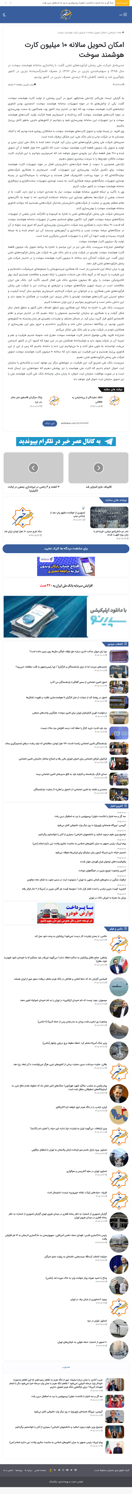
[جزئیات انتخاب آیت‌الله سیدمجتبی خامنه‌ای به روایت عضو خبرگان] (118, 1264)
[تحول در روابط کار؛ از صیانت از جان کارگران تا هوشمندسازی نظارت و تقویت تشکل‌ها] (118, 702)
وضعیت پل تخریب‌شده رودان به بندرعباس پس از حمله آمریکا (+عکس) (72, 1022)
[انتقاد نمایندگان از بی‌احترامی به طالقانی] (114, 400)
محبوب (66, 1367)
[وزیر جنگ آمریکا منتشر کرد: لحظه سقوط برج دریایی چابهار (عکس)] (118, 1050)
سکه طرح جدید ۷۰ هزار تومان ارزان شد (23, 531)
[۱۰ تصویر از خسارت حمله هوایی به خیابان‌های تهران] (118, 1350)
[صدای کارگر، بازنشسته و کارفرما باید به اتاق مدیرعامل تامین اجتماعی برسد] (118, 779)
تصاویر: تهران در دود (97, 1321)
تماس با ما (8, 1470)
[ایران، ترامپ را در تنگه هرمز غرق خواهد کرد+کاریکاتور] (118, 1115)
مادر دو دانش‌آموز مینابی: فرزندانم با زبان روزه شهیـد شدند (111, 533)
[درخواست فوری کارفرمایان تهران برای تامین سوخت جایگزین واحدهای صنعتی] (118, 717)
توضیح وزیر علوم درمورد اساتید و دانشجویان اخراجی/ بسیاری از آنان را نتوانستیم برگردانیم (59, 1427)
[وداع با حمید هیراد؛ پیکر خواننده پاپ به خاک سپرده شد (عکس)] (118, 1285)
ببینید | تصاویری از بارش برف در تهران (88, 1299)
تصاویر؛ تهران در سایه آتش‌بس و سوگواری (87, 1171)
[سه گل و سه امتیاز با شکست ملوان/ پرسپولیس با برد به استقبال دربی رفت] (114, 1401)
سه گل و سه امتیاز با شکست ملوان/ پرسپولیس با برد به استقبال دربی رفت (67, 1396)
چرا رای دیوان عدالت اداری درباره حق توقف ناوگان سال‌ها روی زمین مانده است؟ (68, 651)
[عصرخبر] (66, 15)
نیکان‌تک (53, 1481)
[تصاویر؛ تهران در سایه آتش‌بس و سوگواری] (118, 1179)
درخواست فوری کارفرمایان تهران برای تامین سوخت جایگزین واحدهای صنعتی (69, 713)
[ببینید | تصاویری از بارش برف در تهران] (118, 1307)
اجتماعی (112, 32)
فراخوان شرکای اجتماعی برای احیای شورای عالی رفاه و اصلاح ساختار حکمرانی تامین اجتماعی (63, 759)
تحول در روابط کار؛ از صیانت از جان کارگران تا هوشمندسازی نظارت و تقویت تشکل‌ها (66, 697)
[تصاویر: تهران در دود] (118, 1328)
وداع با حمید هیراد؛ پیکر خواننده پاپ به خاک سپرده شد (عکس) (76, 1278)
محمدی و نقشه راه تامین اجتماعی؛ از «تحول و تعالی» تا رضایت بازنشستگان (70, 789)
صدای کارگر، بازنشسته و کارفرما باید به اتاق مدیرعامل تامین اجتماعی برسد (71, 774)
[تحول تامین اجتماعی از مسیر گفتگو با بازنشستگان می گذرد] (118, 687)
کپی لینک (49, 423)
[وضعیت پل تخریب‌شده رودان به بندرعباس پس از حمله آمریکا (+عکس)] (118, 1029)
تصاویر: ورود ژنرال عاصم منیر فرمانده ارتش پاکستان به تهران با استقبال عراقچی (69, 1150)
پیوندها (18, 1470)
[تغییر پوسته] (4, 16)
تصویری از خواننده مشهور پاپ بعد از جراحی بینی (67, 514)
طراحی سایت (77, 1481)
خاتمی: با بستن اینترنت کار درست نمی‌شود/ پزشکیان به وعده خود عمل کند (71, 936)
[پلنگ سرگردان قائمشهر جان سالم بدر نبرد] (54, 400)
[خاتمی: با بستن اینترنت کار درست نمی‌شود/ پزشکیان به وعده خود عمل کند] (118, 944)
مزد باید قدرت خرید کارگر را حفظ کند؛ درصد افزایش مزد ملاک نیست (74, 728)
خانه (119, 32)
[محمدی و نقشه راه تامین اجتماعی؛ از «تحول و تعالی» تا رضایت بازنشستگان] (118, 794)
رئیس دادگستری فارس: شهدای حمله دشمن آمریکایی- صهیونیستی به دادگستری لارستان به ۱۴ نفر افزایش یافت (56, 1237)
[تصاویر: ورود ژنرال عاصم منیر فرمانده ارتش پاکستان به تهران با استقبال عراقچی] (118, 1157)
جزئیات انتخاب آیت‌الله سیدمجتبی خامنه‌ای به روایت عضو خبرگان (76, 1257)
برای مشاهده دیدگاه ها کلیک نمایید (66, 549)
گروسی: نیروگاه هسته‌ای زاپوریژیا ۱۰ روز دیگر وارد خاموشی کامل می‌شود (79, 2)
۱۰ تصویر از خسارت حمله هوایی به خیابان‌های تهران (82, 1342)
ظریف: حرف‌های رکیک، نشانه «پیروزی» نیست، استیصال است (77, 1192)
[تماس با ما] (51, 1470)
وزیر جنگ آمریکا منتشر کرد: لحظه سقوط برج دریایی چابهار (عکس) (75, 1043)
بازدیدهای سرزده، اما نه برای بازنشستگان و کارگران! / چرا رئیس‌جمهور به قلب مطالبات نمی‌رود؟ (61, 667)
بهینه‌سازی (63, 1481)
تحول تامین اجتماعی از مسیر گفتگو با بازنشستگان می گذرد (78, 682)
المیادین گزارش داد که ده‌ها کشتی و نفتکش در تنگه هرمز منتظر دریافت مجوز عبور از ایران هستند (60, 979)
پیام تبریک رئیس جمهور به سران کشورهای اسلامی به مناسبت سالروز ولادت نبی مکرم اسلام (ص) (56, 1442)
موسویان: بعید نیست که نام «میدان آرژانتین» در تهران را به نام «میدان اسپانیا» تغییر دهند (63, 1000)
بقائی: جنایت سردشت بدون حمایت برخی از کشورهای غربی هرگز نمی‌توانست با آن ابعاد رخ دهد (60, 1064)
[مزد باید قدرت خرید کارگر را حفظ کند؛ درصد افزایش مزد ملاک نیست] (118, 733)
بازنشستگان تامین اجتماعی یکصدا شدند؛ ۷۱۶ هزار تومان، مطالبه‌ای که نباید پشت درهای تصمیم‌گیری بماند (56, 743)
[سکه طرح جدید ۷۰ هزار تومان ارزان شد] (23, 517)
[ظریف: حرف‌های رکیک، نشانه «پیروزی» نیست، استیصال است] (118, 1200)
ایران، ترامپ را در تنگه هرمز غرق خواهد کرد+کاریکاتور (81, 1107)
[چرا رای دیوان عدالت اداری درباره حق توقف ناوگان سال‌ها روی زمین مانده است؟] (118, 656)
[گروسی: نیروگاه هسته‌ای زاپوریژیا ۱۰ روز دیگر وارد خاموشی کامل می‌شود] (114, 1416)
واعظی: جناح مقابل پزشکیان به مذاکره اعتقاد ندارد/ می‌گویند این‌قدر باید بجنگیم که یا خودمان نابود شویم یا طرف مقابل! (55, 959)
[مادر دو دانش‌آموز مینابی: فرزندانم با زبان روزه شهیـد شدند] (109, 517)
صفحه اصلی (40, 1470)
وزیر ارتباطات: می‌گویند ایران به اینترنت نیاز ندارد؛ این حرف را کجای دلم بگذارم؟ (68, 1128)
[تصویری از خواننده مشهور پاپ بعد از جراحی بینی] (66, 508)
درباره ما (28, 1470)
